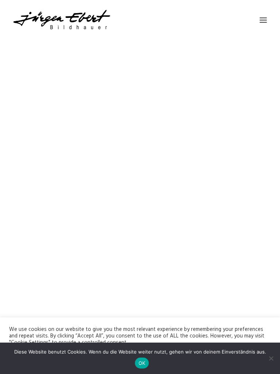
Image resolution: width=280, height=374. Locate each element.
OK (142, 363)
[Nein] (271, 358)
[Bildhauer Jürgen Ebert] (61, 20)
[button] (263, 20)
